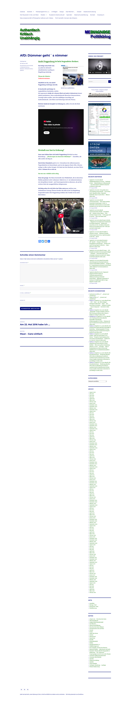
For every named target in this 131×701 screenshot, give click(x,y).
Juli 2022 (91, 470)
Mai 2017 (91, 568)
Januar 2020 (92, 517)
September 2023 (93, 448)
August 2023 (92, 449)
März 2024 (92, 438)
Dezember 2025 (93, 405)
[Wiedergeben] (90, 72)
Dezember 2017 (93, 557)
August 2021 (92, 487)
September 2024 (93, 428)
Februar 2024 (92, 440)
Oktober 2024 (92, 427)
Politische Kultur (29, 68)
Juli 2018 (91, 546)
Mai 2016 (91, 587)
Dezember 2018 (93, 538)
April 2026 (92, 398)
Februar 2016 (92, 592)
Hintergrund (92, 636)
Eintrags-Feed (92, 605)
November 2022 (93, 463)
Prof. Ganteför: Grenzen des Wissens (66, 18)
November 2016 (93, 578)
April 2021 (91, 494)
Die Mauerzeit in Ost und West (29, 15)
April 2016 (91, 589)
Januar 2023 (92, 460)
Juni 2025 (91, 414)
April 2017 (91, 570)
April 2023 (91, 455)
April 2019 (91, 532)
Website (22, 300)
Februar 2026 (92, 401)
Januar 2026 (92, 403)
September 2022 (93, 467)
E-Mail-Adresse (25, 293)
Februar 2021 (92, 497)
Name (22, 285)
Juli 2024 (91, 432)
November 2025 (93, 406)
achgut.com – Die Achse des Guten (97, 619)
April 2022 (91, 475)
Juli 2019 (91, 527)
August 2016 (92, 583)
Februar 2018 (92, 554)
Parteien (22, 68)
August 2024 (92, 430)
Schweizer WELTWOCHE (95, 657)
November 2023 (93, 444)
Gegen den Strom (93, 633)
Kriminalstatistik (93, 641)
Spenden (69, 15)
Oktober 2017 (92, 560)
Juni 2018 (91, 548)
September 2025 (93, 409)
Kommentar (24, 262)
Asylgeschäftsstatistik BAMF (96, 622)
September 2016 (93, 581)
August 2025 (92, 411)
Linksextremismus (24, 67)
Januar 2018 (92, 556)
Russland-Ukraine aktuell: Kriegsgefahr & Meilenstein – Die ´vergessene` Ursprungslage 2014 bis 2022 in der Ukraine (100, 652)
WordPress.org (93, 608)
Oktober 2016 (92, 579)
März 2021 (91, 495)
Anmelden (91, 603)
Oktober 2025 (92, 408)
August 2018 (92, 544)
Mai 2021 (91, 492)
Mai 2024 (91, 435)
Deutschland (23, 65)
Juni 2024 (91, 433)
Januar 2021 (92, 498)
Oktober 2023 (92, 446)
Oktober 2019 (92, 522)
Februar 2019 (92, 535)
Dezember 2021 (93, 481)
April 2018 (91, 551)
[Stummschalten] (106, 72)
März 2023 (92, 457)
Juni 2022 (91, 471)
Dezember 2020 (93, 500)
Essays (62, 11)
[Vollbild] (109, 72)
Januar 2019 (92, 537)
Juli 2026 (91, 393)
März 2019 (92, 533)
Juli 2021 (91, 489)
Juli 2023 (91, 451)
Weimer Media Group (94, 666)
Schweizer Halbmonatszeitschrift (97, 655)
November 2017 (93, 559)
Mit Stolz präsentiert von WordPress (74, 694)
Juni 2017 (91, 567)
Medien (43, 15)
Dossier (79, 11)
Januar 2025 (92, 422)
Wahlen (22, 70)
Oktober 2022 (92, 465)
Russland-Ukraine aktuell (56, 15)
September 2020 (93, 505)
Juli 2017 (91, 565)
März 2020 (92, 514)
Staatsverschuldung (90, 11)
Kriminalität (30, 65)
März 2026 (92, 400)
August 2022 (92, 468)
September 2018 (93, 543)
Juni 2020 (91, 509)
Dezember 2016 (93, 576)
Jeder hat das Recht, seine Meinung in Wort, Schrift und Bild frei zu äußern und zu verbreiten (42, 694)
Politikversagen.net (94, 646)
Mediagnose (23, 61)
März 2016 (92, 591)
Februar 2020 (92, 516)
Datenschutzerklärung (81, 15)
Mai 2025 (91, 416)
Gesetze (22, 11)
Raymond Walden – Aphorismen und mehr (99, 649)
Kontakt (92, 15)
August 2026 (92, 392)
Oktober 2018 (92, 541)
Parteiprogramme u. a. (42, 11)
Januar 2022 (92, 479)
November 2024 (93, 425)
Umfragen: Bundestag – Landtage (97, 665)
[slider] (98, 72)
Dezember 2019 (93, 519)
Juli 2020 (91, 508)
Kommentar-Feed (93, 606)
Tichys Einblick (93, 663)
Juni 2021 (91, 490)
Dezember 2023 (93, 443)
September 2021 (93, 486)
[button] (100, 66)
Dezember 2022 (93, 462)
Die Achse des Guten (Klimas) (96, 627)
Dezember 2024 (93, 424)
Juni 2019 (91, 529)
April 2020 (91, 513)
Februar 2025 (92, 420)
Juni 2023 (91, 452)
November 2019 (93, 521)
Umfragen (54, 11)
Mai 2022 (91, 473)
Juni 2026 (91, 395)
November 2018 (93, 540)
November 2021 (93, 482)
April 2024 (91, 436)
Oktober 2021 (92, 484)
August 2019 (92, 525)
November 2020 (93, 502)
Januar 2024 (92, 441)
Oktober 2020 (92, 503)
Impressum (100, 15)
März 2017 (91, 571)
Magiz (90, 297)
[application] (99, 66)
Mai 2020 (91, 511)
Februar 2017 (92, 573)
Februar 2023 (92, 459)
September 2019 (93, 524)
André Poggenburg (46, 61)
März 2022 (92, 476)
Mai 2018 (91, 549)
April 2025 (91, 417)
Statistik (29, 11)
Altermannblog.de (93, 620)
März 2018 (91, 552)
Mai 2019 (91, 530)
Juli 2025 (91, 413)
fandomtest (92, 294)
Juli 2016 (91, 584)
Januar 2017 (92, 575)
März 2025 (92, 419)
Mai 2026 (91, 397)
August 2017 (92, 564)
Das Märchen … (70, 11)
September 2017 (93, 562)
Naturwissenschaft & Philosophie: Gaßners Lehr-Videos (36, 18)
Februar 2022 (92, 478)
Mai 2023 (91, 454)
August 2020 (92, 506)
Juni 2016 (91, 586)
